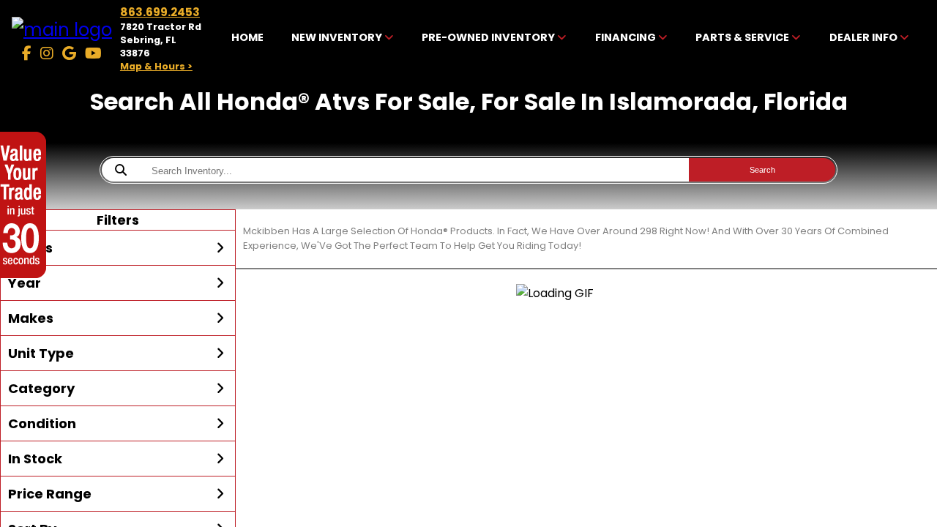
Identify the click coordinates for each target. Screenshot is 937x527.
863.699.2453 (160, 12)
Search (762, 169)
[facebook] (26, 53)
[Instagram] (46, 53)
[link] (247, 39)
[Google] (69, 53)
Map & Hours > (156, 66)
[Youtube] (93, 53)
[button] (118, 248)
